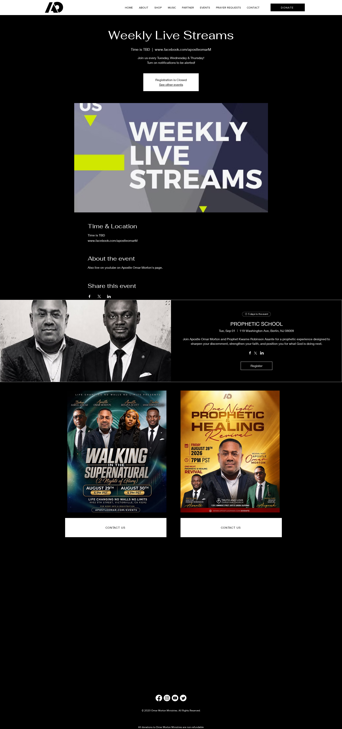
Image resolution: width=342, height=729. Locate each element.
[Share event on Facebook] (89, 296)
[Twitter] (183, 698)
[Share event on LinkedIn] (109, 296)
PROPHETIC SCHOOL (256, 324)
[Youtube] (175, 698)
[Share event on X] (99, 296)
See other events (171, 84)
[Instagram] (167, 698)
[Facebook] (159, 698)
